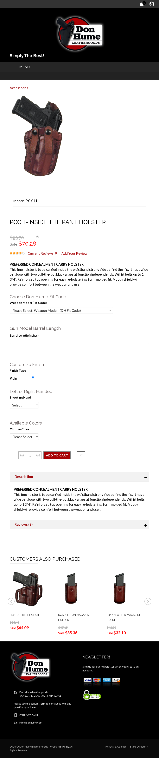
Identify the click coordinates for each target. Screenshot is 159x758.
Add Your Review (74, 253)
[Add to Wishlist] (81, 455)
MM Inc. (65, 746)
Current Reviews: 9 (42, 253)
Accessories (19, 88)
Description (24, 476)
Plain (13, 378)
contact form (37, 703)
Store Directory (139, 746)
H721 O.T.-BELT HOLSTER (25, 614)
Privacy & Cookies (115, 746)
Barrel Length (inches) (24, 335)
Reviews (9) (24, 524)
